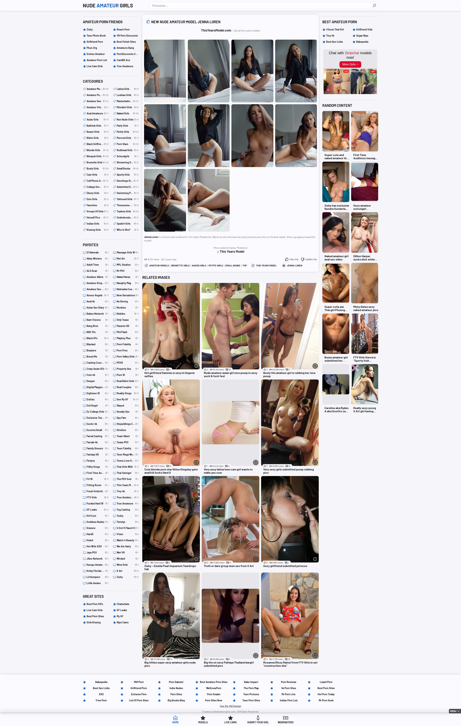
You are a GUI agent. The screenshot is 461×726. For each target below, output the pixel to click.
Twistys (128, 521)
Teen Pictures (251, 694)
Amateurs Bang (125, 47)
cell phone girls (98, 180)
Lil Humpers (98, 576)
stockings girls (128, 180)
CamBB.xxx (123, 60)
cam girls (98, 174)
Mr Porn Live (289, 694)
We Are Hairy (128, 546)
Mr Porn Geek (326, 700)
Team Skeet (128, 436)
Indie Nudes (176, 688)
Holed (98, 540)
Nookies (128, 307)
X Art (128, 570)
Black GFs (98, 338)
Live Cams (230, 722)
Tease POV (128, 442)
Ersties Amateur (96, 53)
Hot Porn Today (326, 694)
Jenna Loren (294, 265)
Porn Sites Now (213, 700)
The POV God (128, 479)
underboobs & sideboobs (128, 217)
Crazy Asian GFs (98, 368)
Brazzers (98, 350)
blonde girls (98, 150)
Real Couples (128, 387)
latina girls (128, 88)
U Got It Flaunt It (128, 528)
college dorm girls (98, 186)
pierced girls (128, 137)
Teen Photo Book (96, 35)
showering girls (128, 162)
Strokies (128, 430)
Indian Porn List (288, 700)
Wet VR (128, 552)
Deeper (98, 381)
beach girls (98, 131)
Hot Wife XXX (98, 546)
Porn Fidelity (128, 344)
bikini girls (98, 137)
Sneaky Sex (128, 411)
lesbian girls (128, 95)
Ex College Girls (98, 411)
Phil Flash (128, 332)
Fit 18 (98, 479)
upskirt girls (128, 223)
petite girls (216, 265)
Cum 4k (98, 374)
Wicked (128, 558)
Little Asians (98, 583)
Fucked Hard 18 (98, 503)
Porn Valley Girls (128, 356)
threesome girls (128, 205)
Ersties (98, 399)
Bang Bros (98, 325)
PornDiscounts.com (128, 53)
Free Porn (101, 700)
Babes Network (98, 313)
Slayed (128, 405)
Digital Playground (98, 387)
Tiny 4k (128, 491)
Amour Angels (98, 295)
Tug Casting (128, 509)
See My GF (128, 399)
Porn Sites (176, 694)
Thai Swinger (128, 472)
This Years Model (266, 265)
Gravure (98, 528)
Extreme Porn (139, 694)
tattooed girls (128, 199)
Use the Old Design (230, 706)
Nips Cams (123, 622)
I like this (293, 259)
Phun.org (92, 47)
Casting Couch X (98, 362)
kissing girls (98, 229)
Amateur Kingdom (98, 283)
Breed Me (98, 356)
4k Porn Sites (288, 688)
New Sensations (128, 295)
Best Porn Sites (95, 616)
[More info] (196, 366)
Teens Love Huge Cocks (128, 460)
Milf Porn (139, 681)
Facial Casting (98, 436)
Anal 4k (98, 301)
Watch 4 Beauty (128, 540)
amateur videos (98, 107)
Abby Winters (98, 258)
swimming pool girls (128, 193)
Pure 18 (128, 374)
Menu (453, 711)
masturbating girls (128, 101)
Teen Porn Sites (251, 700)
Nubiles (128, 313)
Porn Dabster (176, 681)
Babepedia (362, 41)
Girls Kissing (94, 622)
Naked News (128, 276)
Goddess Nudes (98, 521)
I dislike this (311, 259)
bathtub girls (98, 125)
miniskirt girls (128, 107)
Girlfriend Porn (95, 41)
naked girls (199, 265)
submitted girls (128, 186)
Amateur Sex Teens (98, 289)
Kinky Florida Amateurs (98, 570)
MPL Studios (128, 264)
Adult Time (98, 264)
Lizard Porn (326, 681)
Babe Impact (251, 681)
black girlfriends (98, 144)
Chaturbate (123, 604)
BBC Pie (98, 332)
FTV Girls (98, 497)
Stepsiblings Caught (128, 423)
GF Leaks (98, 509)
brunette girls (180, 265)
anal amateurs (98, 113)
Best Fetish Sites (126, 41)
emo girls (98, 199)
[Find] (374, 5)
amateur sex (98, 101)
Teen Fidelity (128, 448)
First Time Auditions (98, 472)
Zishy (90, 29)
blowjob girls (98, 156)
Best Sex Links (334, 41)
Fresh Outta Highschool (98, 491)
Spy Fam (128, 417)
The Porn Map (251, 688)
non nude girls (128, 119)
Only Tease (128, 319)
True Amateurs (125, 66)
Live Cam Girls (95, 66)
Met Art (128, 258)
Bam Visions (98, 319)
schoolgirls (128, 156)
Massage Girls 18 (128, 252)
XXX (101, 694)
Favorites (98, 205)
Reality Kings (128, 393)
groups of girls (98, 211)
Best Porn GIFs (95, 604)
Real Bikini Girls (128, 381)
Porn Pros (128, 350)
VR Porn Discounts (127, 35)
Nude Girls (108, 5)
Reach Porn (123, 29)
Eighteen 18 (98, 393)
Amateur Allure (98, 276)
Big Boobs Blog (176, 700)
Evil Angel (98, 405)
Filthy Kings (98, 466)
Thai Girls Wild (128, 466)
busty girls (98, 168)
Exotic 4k (98, 423)
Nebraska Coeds (128, 289)
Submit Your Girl (258, 722)
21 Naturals (98, 252)
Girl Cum (98, 515)
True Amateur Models (128, 497)
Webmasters (286, 722)
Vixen (128, 534)
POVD (128, 362)
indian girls (98, 223)
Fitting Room (98, 485)
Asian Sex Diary (98, 307)
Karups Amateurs (98, 564)
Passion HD (128, 325)
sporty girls (128, 174)
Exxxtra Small (98, 430)
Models (203, 722)
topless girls (128, 211)
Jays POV (98, 552)
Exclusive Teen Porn (98, 417)
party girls (128, 125)
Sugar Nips (362, 35)
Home (175, 722)
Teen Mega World (128, 454)
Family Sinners (98, 448)
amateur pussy (98, 95)
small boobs (232, 265)
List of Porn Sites (139, 700)
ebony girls (98, 193)
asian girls (98, 119)
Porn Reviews (288, 681)
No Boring (128, 301)
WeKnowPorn (213, 688)
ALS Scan (98, 270)
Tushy (128, 515)
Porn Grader (213, 694)
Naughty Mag (128, 283)
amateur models (159, 265)
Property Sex (128, 368)
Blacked (98, 344)
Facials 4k (98, 442)
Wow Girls (128, 564)
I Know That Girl (335, 29)
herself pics (98, 217)
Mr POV (128, 270)
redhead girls (128, 150)
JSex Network (98, 558)
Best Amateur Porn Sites (213, 681)
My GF (120, 616)
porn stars (128, 144)
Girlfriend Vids (364, 29)
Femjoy (98, 460)
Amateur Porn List (97, 60)
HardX (98, 534)
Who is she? (128, 229)
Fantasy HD (98, 454)
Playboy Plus (128, 338)
